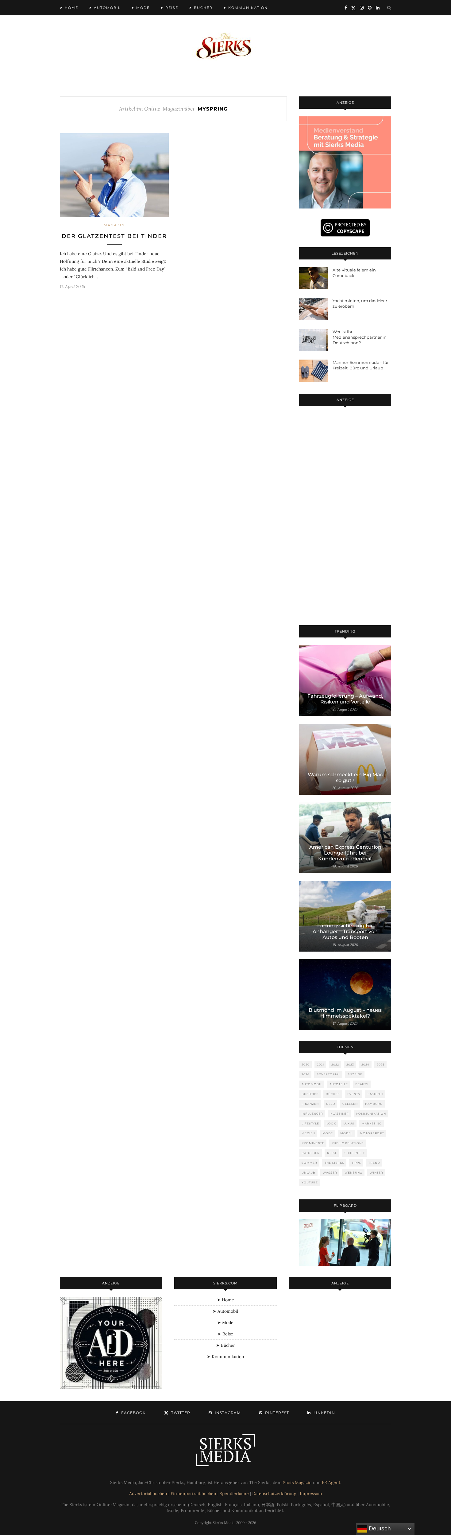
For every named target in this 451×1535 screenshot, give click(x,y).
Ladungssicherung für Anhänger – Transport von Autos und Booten (345, 931)
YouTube (310, 1182)
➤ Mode (140, 8)
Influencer (312, 1113)
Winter (376, 1172)
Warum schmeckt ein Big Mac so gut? (345, 777)
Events (353, 1094)
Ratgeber (311, 1153)
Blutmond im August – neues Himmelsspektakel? (345, 1013)
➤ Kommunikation (245, 8)
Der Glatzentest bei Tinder (114, 236)
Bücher (333, 1094)
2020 (306, 1064)
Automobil (312, 1084)
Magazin (114, 225)
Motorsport (372, 1133)
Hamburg (374, 1103)
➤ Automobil (105, 8)
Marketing (372, 1123)
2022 (335, 1064)
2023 (350, 1064)
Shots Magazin (297, 1482)
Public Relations (348, 1143)
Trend (374, 1162)
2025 (380, 1064)
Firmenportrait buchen (193, 1493)
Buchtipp (310, 1094)
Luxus (348, 1123)
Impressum (311, 1493)
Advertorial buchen (148, 1493)
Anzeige (355, 1074)
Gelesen (350, 1103)
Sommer (309, 1162)
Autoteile (339, 1084)
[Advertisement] (345, 517)
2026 (305, 1074)
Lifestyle (310, 1123)
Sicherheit (355, 1153)
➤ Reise (169, 8)
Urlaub (308, 1172)
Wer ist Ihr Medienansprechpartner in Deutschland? (360, 337)
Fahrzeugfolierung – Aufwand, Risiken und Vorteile (345, 699)
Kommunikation (371, 1113)
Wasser (330, 1172)
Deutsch (379, 1528)
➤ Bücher (201, 8)
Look (331, 1123)
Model (346, 1133)
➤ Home (69, 8)
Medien (308, 1133)
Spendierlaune (234, 1493)
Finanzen (310, 1103)
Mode (327, 1133)
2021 (320, 1064)
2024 (365, 1064)
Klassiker (339, 1113)
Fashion (375, 1094)
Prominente (313, 1143)
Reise (332, 1153)
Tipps (356, 1162)
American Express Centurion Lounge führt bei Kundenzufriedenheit (345, 853)
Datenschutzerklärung (274, 1493)
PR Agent (331, 1482)
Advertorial (328, 1074)
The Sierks (334, 1162)
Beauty (361, 1084)
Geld (330, 1103)
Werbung (353, 1172)
